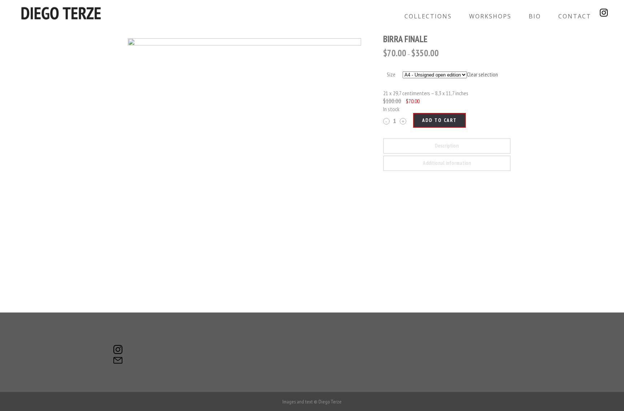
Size (391, 74)
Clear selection (482, 74)
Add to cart (439, 120)
